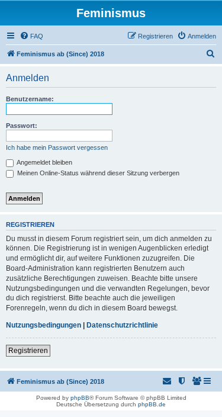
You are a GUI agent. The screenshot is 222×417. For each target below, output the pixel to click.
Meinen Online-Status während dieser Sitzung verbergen (97, 173)
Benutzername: (30, 98)
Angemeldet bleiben (43, 162)
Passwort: (21, 125)
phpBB (79, 397)
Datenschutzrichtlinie (122, 325)
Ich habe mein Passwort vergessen (57, 147)
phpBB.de (152, 404)
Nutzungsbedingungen (43, 325)
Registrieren (28, 351)
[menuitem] (31, 36)
